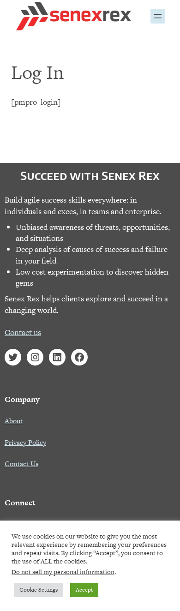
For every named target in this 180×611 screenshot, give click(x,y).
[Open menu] (157, 16)
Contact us (23, 332)
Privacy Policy (25, 442)
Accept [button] (84, 590)
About (14, 420)
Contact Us (21, 463)
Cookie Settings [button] (38, 590)
